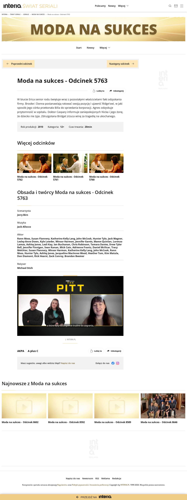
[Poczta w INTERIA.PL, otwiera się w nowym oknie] (176, 5)
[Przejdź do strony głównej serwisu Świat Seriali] (40, 6)
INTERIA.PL (125, 485)
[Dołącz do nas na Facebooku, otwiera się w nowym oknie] (113, 363)
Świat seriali (15, 14)
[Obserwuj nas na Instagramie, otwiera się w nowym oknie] (117, 363)
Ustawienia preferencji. (99, 485)
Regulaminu (62, 485)
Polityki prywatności (80, 485)
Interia (4, 14)
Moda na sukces (38, 14)
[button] (123, 5)
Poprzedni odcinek (21, 63)
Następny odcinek (119, 63)
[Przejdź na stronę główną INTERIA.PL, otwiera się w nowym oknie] (12, 6)
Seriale (26, 14)
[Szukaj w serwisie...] (170, 5)
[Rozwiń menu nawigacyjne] (182, 5)
